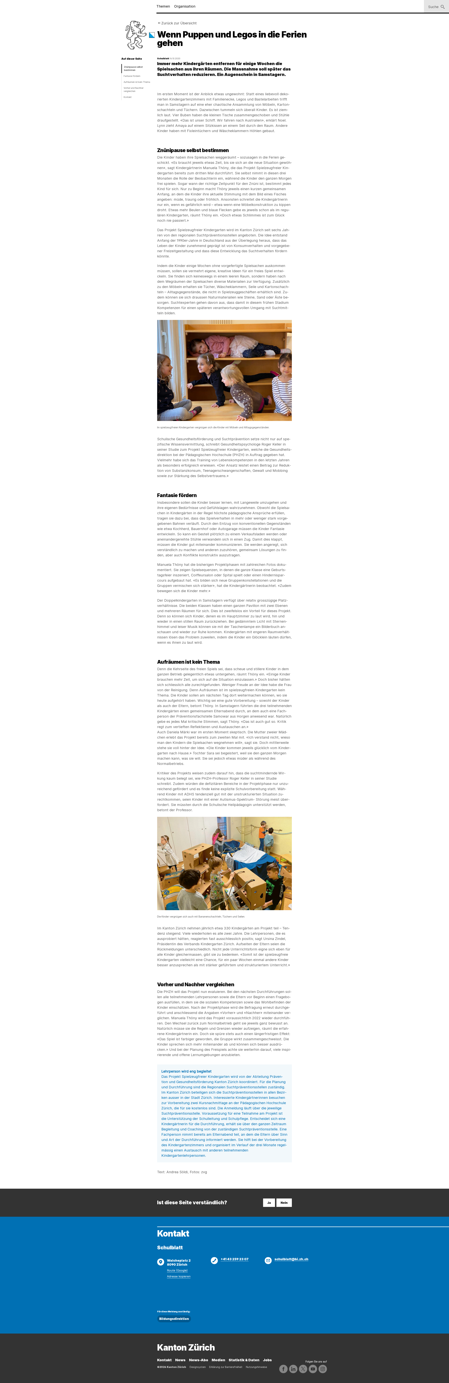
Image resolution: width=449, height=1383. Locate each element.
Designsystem (198, 1366)
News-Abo (198, 1360)
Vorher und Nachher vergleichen (133, 89)
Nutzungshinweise (256, 1366)
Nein (284, 1202)
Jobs (267, 1360)
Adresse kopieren (178, 1276)
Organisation (184, 6)
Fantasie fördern (132, 76)
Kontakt (128, 97)
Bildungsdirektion (174, 1319)
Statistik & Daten (244, 1360)
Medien (218, 1360)
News (180, 1360)
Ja (269, 1202)
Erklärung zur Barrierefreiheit (225, 1366)
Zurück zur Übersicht (179, 23)
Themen (163, 6)
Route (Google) (177, 1270)
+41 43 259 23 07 (235, 1259)
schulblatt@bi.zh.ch (291, 1259)
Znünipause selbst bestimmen (133, 68)
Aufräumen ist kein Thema (137, 82)
